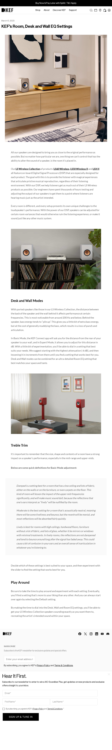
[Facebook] (79, 633)
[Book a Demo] (95, 10)
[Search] (91, 10)
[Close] (79, 10)
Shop (37, 10)
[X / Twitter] (85, 633)
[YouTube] (102, 633)
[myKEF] (109, 10)
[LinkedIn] (96, 633)
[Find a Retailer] (100, 10)
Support (73, 10)
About (47, 10)
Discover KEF (59, 10)
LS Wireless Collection (28, 168)
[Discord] (107, 633)
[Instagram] (91, 633)
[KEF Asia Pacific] (7, 10)
